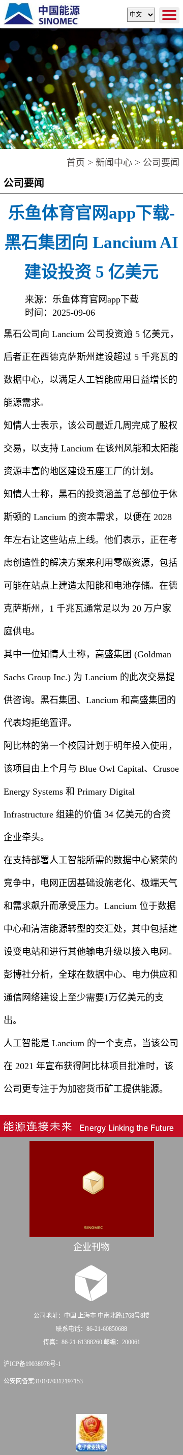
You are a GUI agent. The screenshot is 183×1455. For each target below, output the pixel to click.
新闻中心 (114, 163)
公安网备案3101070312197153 (43, 1381)
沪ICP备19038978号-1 (32, 1364)
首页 (76, 163)
